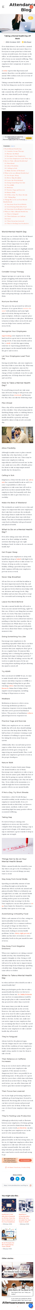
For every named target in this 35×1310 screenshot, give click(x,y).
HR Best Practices (14, 1167)
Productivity (25, 1167)
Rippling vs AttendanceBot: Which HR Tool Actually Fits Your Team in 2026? (25, 1218)
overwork (17, 395)
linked (18, 559)
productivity (21, 1128)
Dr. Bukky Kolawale (25, 994)
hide (12, 146)
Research (5, 688)
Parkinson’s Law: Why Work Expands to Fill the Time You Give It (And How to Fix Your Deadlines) (8, 1218)
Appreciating (6, 336)
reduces (30, 713)
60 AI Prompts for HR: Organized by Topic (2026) (8, 1244)
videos (11, 686)
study (5, 71)
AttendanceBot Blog (17, 1302)
